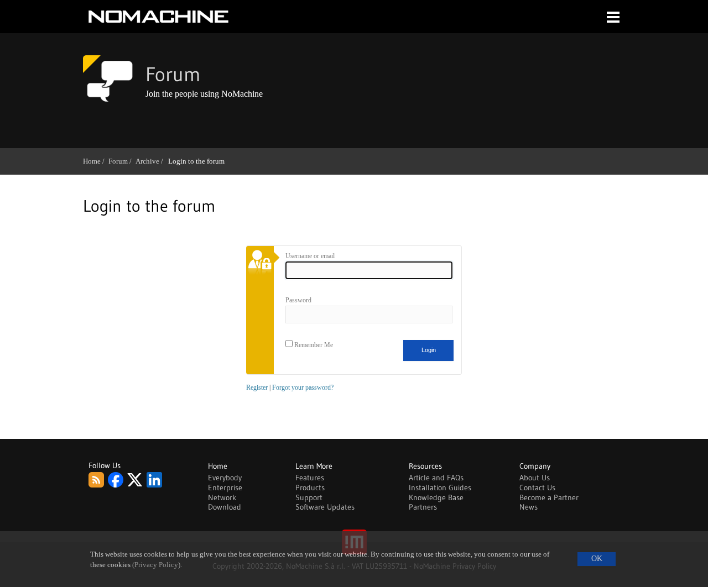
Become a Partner (549, 497)
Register (257, 387)
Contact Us (537, 487)
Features (309, 478)
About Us (534, 478)
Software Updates (325, 507)
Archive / (151, 161)
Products (310, 487)
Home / (95, 161)
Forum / (122, 161)
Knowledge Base (436, 497)
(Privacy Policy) (156, 565)
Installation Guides (440, 487)
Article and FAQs (436, 478)
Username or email (310, 256)
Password (298, 300)
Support (308, 497)
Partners (423, 507)
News (528, 507)
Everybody (225, 478)
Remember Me (313, 345)
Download (224, 507)
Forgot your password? (303, 387)
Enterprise (225, 487)
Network (222, 497)
